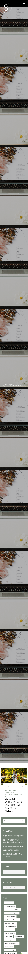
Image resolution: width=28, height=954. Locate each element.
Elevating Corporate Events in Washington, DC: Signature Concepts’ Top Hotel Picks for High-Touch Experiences (14, 841)
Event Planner (8, 936)
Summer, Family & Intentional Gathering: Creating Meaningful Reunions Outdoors (13, 845)
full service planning (9, 940)
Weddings (7, 796)
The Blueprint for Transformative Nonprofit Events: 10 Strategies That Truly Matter (12, 854)
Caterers (20, 786)
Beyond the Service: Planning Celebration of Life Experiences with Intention (13, 835)
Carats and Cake (9, 903)
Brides (15, 786)
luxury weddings (9, 946)
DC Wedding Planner (10, 916)
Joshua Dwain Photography (11, 943)
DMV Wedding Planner (10, 926)
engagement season (10, 933)
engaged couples (9, 929)
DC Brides (17, 909)
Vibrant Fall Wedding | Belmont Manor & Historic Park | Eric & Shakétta (13, 805)
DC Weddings (14, 788)
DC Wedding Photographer (11, 913)
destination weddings (10, 923)
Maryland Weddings (9, 792)
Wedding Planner (18, 794)
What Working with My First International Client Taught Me (11, 849)
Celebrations (8, 788)
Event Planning (18, 936)
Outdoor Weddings (9, 794)
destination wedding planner (12, 919)
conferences (8, 909)
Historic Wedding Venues (10, 790)
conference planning (10, 906)
